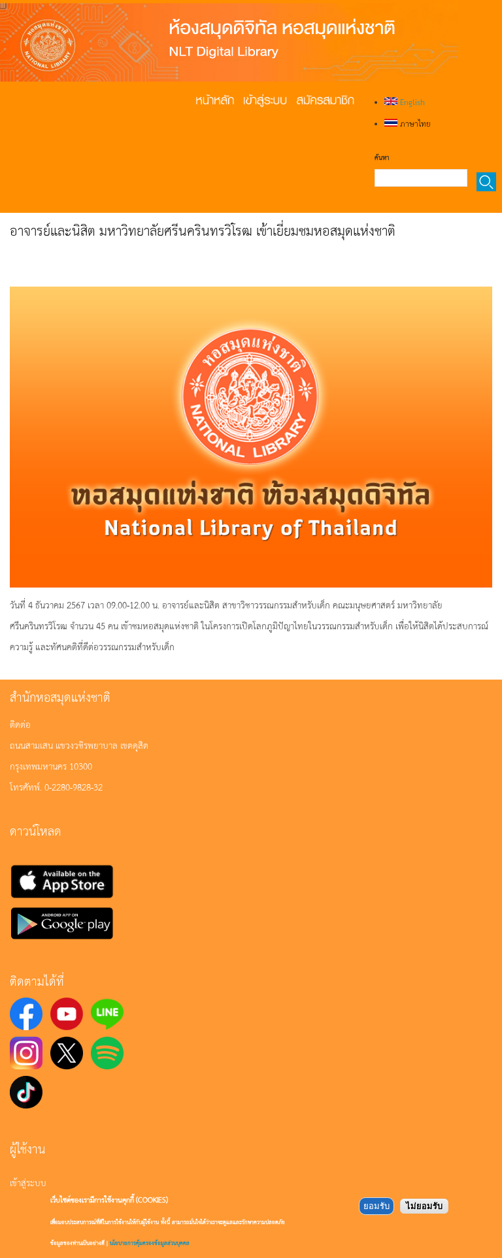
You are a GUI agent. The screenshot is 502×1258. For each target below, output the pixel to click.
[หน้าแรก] (229, 42)
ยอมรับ (376, 1206)
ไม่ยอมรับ (424, 1206)
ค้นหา (382, 157)
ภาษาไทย (414, 123)
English (411, 101)
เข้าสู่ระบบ (28, 1182)
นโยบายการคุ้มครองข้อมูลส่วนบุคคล (150, 1242)
